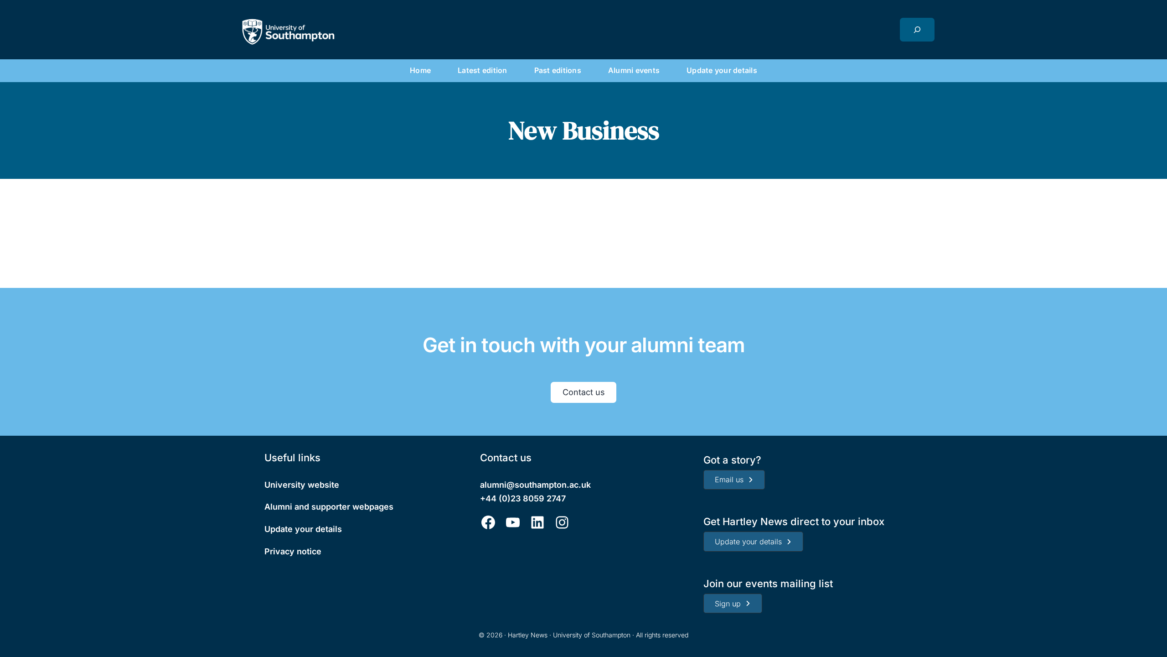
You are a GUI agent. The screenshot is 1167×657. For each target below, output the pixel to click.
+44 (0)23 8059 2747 (523, 498)
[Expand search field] (917, 30)
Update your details (303, 529)
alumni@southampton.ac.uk (535, 485)
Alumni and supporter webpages (328, 506)
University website (301, 485)
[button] (734, 480)
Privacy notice (292, 551)
